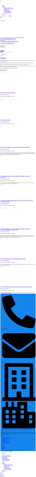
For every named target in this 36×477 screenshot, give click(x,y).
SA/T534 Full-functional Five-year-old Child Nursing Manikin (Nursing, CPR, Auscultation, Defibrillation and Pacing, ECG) (15, 229)
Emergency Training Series (6, 437)
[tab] (19, 54)
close (1, 473)
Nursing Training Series (5, 441)
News (3, 448)
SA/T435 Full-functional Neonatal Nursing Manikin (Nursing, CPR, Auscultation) (16, 286)
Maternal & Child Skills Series (7, 37)
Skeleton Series (4, 439)
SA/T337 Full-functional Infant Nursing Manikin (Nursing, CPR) (13, 258)
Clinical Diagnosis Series (6, 442)
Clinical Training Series (7, 468)
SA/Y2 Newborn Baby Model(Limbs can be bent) (7, 39)
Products (3, 446)
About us (3, 447)
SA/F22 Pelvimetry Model (5, 120)
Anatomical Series (5, 440)
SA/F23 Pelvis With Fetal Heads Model (7, 92)
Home (1, 37)
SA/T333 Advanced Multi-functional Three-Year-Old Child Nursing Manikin (15, 147)
